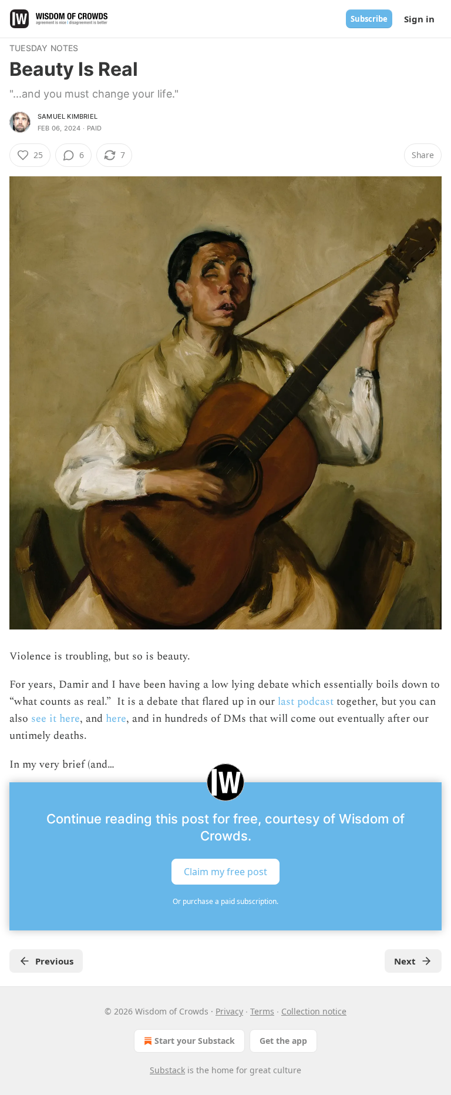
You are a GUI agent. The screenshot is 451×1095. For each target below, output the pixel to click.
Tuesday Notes (44, 48)
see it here (54, 718)
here (116, 718)
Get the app (283, 1040)
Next (405, 961)
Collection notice (313, 1011)
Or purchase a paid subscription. (225, 901)
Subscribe (369, 19)
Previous (54, 961)
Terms (262, 1011)
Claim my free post (225, 871)
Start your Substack (194, 1040)
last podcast (304, 701)
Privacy (229, 1011)
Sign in (419, 19)
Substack (167, 1070)
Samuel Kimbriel (67, 116)
